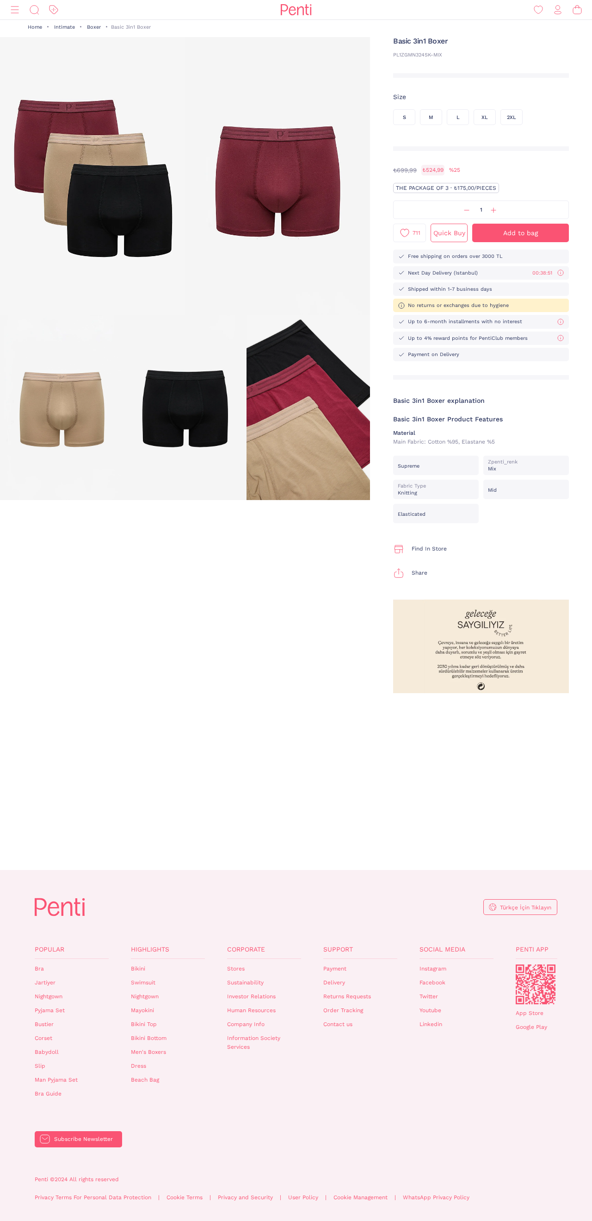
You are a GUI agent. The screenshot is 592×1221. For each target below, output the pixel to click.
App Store (529, 1013)
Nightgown (48, 996)
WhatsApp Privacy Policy (436, 1197)
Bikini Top (144, 1024)
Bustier (44, 1024)
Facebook (432, 982)
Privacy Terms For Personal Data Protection (93, 1197)
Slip (40, 1066)
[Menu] (14, 10)
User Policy (303, 1197)
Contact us (337, 1024)
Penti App (532, 949)
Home (35, 27)
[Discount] (53, 10)
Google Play (531, 1027)
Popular (49, 949)
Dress (138, 1066)
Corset (43, 1038)
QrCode (535, 984)
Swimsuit (143, 982)
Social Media (442, 949)
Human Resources (251, 1010)
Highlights (150, 949)
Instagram (432, 968)
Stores (236, 968)
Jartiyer (45, 982)
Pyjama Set (50, 1010)
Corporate (246, 949)
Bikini (138, 968)
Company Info (246, 1024)
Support (338, 949)
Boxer (94, 27)
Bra (39, 968)
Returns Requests (347, 996)
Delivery (334, 982)
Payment (334, 968)
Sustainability (245, 982)
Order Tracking (343, 1010)
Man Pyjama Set (56, 1080)
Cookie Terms (184, 1197)
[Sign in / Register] (557, 10)
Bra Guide (48, 1093)
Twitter (428, 996)
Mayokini (142, 1010)
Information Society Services (253, 1042)
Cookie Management (360, 1197)
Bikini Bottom (148, 1038)
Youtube (430, 1010)
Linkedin (430, 1024)
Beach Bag (145, 1080)
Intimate (64, 27)
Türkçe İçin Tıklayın (525, 907)
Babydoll (47, 1052)
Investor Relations (251, 996)
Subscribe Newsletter (83, 1139)
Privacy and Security (245, 1197)
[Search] (34, 10)
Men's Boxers (148, 1052)
